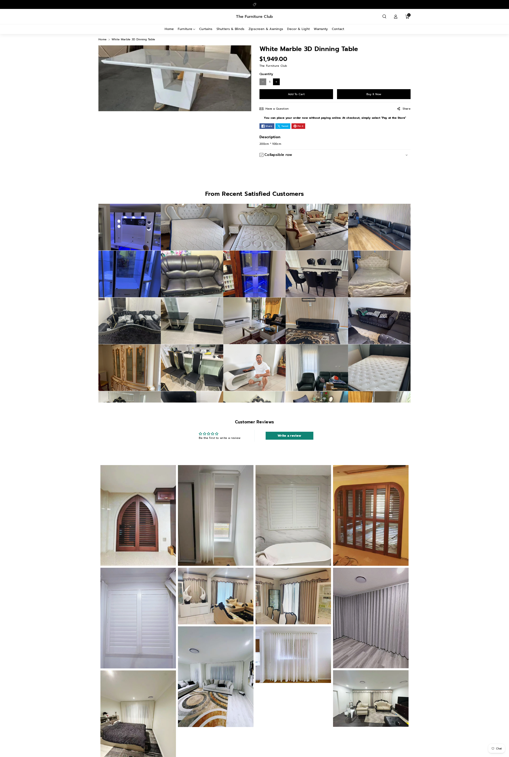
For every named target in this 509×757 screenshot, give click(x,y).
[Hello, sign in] (395, 16)
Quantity (266, 74)
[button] (384, 16)
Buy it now (373, 94)
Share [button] (407, 109)
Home (102, 39)
